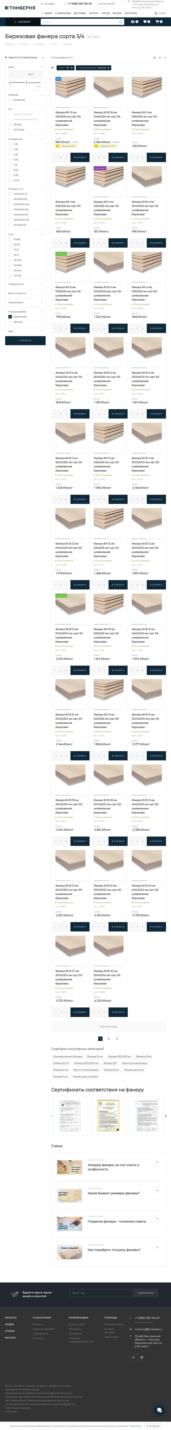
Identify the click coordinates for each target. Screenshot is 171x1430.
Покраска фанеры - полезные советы (117, 1221)
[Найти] (120, 22)
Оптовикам (75, 1333)
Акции (9, 1324)
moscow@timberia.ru (148, 1329)
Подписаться (145, 1293)
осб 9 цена (11, 1411)
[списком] (159, 57)
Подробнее (135, 1426)
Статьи (10, 1331)
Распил (10, 1337)
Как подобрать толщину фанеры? (114, 1250)
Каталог (11, 1317)
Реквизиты (75, 1329)
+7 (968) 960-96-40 (80, 3)
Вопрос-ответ (77, 1324)
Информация (79, 1317)
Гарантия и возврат (44, 1329)
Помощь (111, 1317)
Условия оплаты (114, 1324)
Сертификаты (40, 1333)
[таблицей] (165, 57)
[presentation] (51, 1116)
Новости (38, 1324)
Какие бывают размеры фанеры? (114, 1193)
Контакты (38, 1338)
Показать (25, 340)
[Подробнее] (157, 1162)
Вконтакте (133, 1357)
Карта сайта (111, 1337)
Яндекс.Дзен (141, 1357)
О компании (42, 1317)
